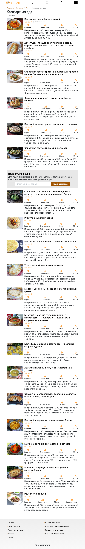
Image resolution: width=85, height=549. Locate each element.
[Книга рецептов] (33, 2)
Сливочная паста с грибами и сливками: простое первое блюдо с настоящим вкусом (51, 73)
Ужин (28, 8)
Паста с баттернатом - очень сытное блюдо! (48, 420)
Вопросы (11, 534)
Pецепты (10, 8)
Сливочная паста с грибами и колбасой (45, 148)
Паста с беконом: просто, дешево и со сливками (50, 124)
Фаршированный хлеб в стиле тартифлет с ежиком (47, 99)
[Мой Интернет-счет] (46, 2)
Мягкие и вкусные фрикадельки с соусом (47, 444)
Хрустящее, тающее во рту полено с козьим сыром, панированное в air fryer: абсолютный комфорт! (49, 45)
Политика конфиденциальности (58, 526)
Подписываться (60, 184)
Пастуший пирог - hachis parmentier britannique (50, 241)
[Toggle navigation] (76, 2)
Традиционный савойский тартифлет (44, 265)
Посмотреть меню (15, 530)
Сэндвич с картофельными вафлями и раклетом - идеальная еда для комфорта (51, 395)
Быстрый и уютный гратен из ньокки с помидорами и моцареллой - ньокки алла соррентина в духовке (47, 317)
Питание (19, 8)
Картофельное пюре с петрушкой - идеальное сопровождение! (49, 345)
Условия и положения (54, 530)
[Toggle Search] (61, 2)
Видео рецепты (14, 526)
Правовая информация (54, 534)
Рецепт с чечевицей (35, 493)
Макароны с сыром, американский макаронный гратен (50, 290)
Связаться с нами (52, 523)
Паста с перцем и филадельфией (42, 19)
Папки (10, 537)
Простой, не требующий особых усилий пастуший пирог (46, 468)
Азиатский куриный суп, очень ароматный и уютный (48, 369)
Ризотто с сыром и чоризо (38, 218)
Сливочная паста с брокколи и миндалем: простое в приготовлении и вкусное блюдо (47, 192)
